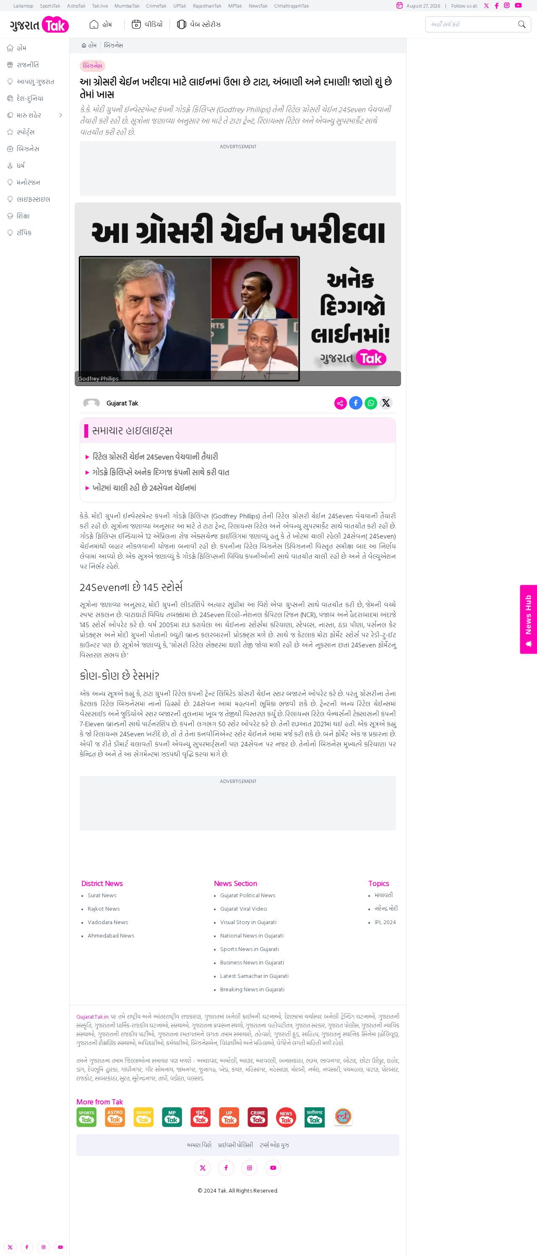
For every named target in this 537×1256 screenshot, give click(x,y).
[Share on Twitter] (386, 403)
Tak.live (100, 5)
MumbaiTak (127, 5)
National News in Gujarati (252, 935)
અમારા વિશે (199, 1145)
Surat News (102, 895)
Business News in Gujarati (252, 962)
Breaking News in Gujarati (252, 989)
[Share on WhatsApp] (371, 403)
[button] (34, 47)
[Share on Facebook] (355, 403)
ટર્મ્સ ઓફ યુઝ (274, 1145)
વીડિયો (154, 24)
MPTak (235, 5)
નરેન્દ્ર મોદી (386, 908)
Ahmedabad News (111, 935)
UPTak (179, 5)
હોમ (107, 24)
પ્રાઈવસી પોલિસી (235, 1145)
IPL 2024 (385, 921)
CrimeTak (156, 5)
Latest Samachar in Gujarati (254, 975)
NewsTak (258, 5)
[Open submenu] (61, 115)
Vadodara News (108, 921)
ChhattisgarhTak (291, 5)
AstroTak (76, 5)
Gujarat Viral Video (243, 908)
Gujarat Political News (247, 895)
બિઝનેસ (113, 45)
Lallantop (23, 5)
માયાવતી (384, 895)
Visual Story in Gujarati (248, 921)
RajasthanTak (207, 5)
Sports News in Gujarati (249, 948)
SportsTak (50, 5)
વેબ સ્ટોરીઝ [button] (205, 24)
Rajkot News (104, 908)
